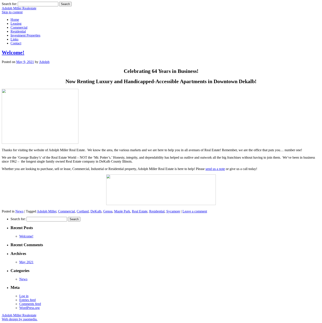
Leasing (16, 23)
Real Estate (139, 211)
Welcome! (13, 52)
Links (14, 39)
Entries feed (27, 300)
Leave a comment (194, 211)
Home (15, 19)
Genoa (107, 211)
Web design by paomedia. (19, 319)
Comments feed (30, 304)
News (19, 211)
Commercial (19, 27)
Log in (23, 296)
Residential (18, 31)
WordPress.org (29, 308)
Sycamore (173, 211)
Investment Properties (25, 35)
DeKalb (95, 211)
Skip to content (12, 12)
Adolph (44, 62)
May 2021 (26, 262)
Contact (16, 43)
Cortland (83, 211)
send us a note (215, 169)
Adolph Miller (46, 211)
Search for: (9, 4)
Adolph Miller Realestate (19, 8)
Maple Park (122, 211)
